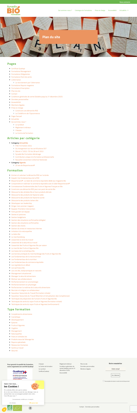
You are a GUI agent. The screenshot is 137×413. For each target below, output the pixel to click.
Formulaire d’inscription (20, 88)
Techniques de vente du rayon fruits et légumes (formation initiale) (36, 301)
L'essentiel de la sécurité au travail (24, 242)
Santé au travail (17, 347)
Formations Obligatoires (20, 74)
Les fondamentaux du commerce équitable (27, 262)
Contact (14, 93)
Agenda (23, 162)
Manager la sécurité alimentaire (23, 276)
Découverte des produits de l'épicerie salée (27, 194)
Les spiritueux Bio (18, 267)
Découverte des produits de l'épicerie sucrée (27, 197)
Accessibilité (112, 10)
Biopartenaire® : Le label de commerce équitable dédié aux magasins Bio (38, 180)
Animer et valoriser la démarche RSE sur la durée (30, 175)
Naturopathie (16, 333)
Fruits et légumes (18, 325)
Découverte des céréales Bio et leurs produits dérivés (31, 192)
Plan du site (15, 91)
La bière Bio (15, 234)
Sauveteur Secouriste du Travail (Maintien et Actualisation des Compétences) (40, 296)
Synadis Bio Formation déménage (28, 154)
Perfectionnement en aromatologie (24, 281)
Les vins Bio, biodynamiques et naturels (26, 270)
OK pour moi (33, 403)
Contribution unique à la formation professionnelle (34, 157)
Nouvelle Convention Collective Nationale (31, 159)
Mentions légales (17, 105)
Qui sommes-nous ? (65, 10)
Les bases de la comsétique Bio (23, 251)
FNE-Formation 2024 (23, 145)
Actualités (123, 10)
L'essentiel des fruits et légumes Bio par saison (29, 245)
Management (16, 331)
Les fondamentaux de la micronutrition (26, 256)
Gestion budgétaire (18, 217)
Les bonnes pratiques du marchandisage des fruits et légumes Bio (36, 253)
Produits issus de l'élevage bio (22, 339)
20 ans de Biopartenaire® (25, 165)
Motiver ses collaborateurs (21, 279)
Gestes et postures (18, 214)
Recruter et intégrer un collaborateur (25, 290)
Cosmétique (15, 317)
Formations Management (21, 71)
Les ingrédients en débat (20, 265)
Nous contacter (125, 2)
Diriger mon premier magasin (22, 206)
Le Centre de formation (24, 133)
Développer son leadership (21, 203)
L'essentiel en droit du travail (22, 239)
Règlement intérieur (23, 127)
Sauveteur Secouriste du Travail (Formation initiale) (30, 293)
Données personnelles (19, 99)
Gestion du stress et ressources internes (26, 228)
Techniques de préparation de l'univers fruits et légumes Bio (34, 298)
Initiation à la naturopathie (21, 231)
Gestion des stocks (18, 225)
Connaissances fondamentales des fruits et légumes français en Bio (37, 186)
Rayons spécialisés (18, 342)
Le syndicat (19, 124)
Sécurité (14, 350)
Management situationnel (21, 273)
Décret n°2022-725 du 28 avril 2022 (29, 151)
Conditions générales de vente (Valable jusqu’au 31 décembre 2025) (37, 96)
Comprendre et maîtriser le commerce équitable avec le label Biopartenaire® (40, 183)
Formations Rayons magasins (22, 85)
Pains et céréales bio (19, 336)
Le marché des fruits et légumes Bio (25, 248)
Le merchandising (18, 237)
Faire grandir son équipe (20, 211)
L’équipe (18, 130)
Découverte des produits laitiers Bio (24, 200)
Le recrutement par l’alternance (27, 82)
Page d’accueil (16, 116)
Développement (17, 319)
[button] (4, 409)
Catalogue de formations (83, 10)
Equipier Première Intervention (23, 209)
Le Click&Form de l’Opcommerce (27, 113)
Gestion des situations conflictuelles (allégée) (28, 220)
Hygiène (14, 328)
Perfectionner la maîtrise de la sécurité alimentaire (30, 287)
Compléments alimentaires (21, 314)
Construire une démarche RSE (26, 110)
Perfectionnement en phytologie (23, 284)
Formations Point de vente (21, 77)
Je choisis (12, 403)
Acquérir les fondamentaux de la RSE (25, 178)
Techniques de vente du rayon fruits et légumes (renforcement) (35, 304)
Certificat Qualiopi (18, 68)
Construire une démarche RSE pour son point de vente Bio (33, 189)
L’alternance (16, 79)
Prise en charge (100, 10)
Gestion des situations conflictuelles (25, 223)
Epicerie (14, 322)
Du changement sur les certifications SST (31, 148)
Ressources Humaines (19, 345)
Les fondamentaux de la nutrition (24, 259)
